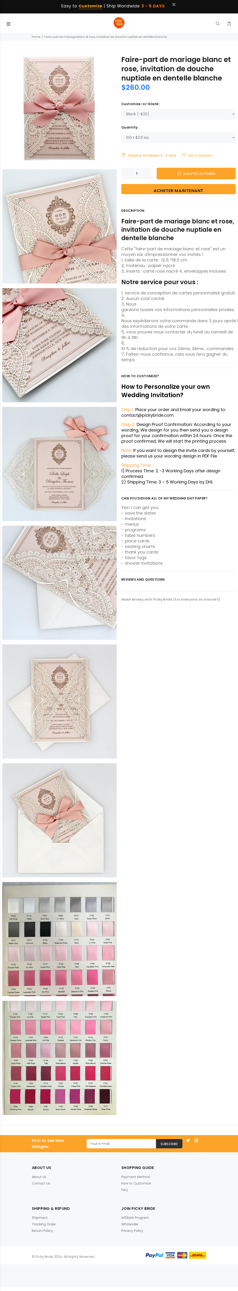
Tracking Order (44, 1224)
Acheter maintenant (178, 190)
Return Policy (42, 1230)
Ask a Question (200, 155)
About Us (39, 1177)
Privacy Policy (132, 1230)
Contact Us (41, 1183)
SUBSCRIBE (169, 1144)
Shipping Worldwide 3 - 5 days (152, 155)
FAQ (124, 1190)
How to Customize (136, 1183)
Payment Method (135, 1177)
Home (36, 37)
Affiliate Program (135, 1217)
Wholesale (129, 1224)
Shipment (40, 1217)
